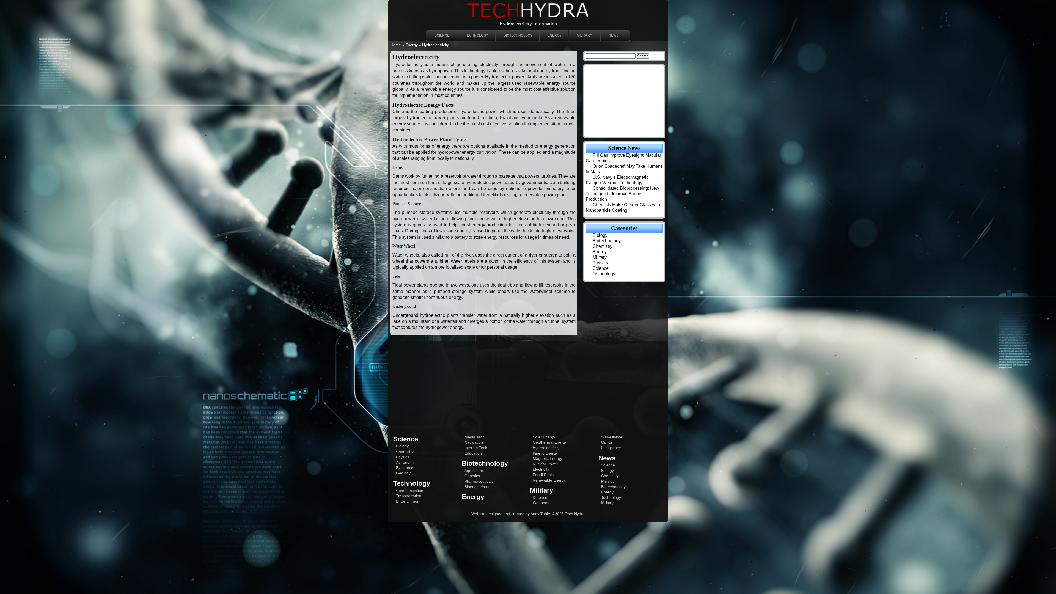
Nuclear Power (545, 464)
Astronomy (405, 462)
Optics (606, 442)
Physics (600, 262)
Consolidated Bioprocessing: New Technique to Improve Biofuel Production (622, 194)
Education (473, 453)
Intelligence (611, 448)
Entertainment (408, 501)
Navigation (473, 442)
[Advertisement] (528, 385)
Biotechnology (518, 35)
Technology (476, 35)
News (613, 35)
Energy (555, 35)
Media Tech (474, 437)
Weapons (541, 503)
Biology (600, 235)
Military (584, 35)
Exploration (406, 468)
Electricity (541, 469)
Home (396, 45)
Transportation (408, 496)
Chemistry (602, 246)
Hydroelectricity (546, 448)
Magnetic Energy (547, 458)
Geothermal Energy (550, 442)
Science (442, 35)
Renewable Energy (549, 480)
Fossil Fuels (543, 474)
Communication (409, 490)
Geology (403, 473)
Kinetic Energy (545, 453)
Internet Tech (475, 448)
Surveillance (611, 437)
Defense (540, 497)
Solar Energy (544, 437)
